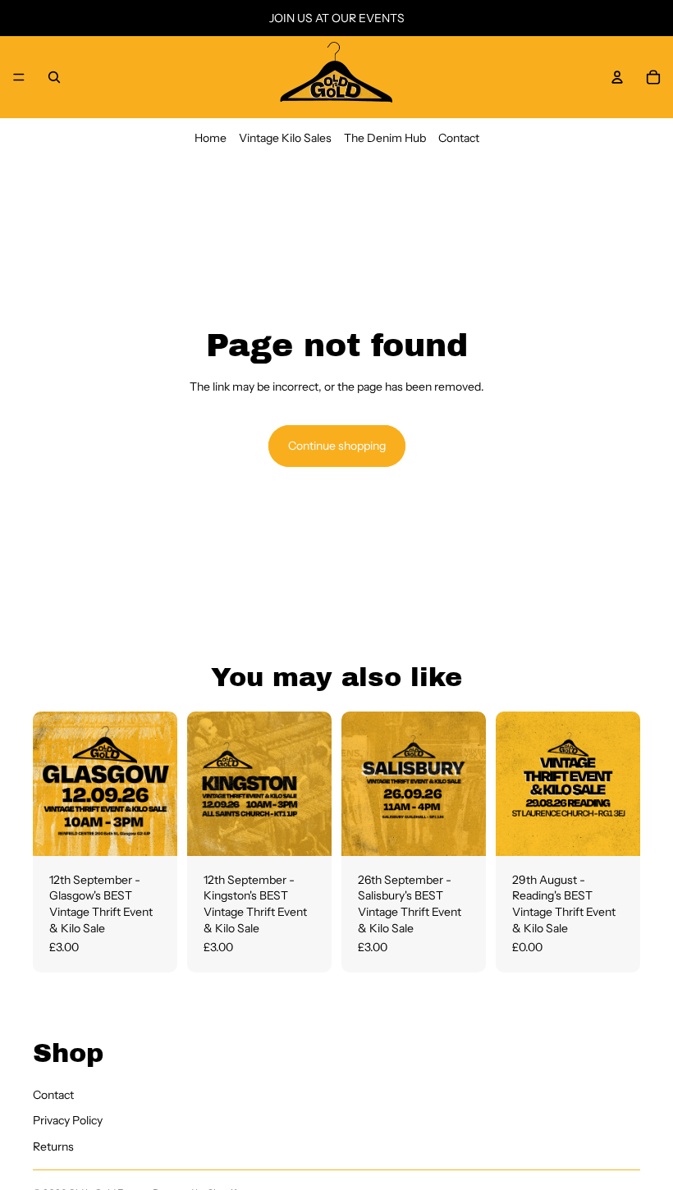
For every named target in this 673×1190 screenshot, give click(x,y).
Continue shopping (337, 445)
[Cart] (653, 77)
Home (211, 137)
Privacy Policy (68, 1120)
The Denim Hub (385, 137)
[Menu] (19, 77)
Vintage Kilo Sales (285, 137)
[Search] (54, 77)
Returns (53, 1145)
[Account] (617, 77)
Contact (458, 137)
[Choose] (152, 830)
